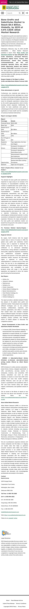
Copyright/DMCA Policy (10, 606)
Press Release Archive (17, 600)
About (8, 600)
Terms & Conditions (21, 603)
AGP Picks (4, 2)
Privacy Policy (21, 606)
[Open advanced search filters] (23, 13)
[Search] (19, 13)
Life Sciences (24, 429)
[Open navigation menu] (2, 13)
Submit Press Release (8, 603)
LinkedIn (10, 518)
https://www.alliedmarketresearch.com (14, 515)
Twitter (15, 518)
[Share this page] (27, 13)
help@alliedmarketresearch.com (10, 512)
